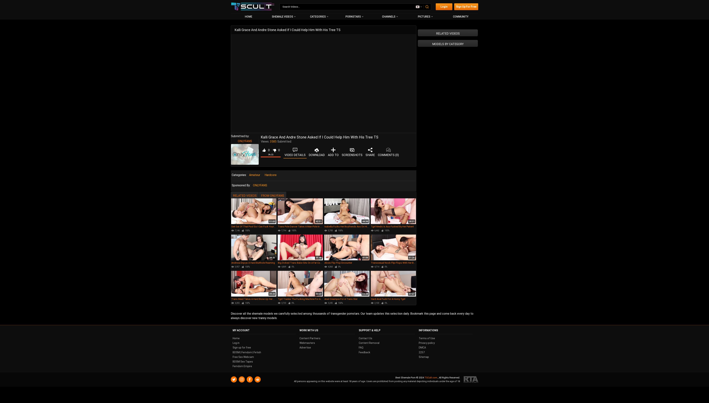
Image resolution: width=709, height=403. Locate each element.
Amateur (254, 175)
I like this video (264, 150)
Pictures (424, 16)
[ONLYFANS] (245, 154)
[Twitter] (234, 379)
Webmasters (307, 342)
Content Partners (309, 338)
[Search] (427, 7)
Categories (318, 16)
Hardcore (271, 175)
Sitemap (424, 356)
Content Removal (369, 342)
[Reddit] (258, 379)
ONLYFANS (245, 141)
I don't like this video (274, 150)
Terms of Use (427, 338)
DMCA (422, 347)
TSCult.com (430, 377)
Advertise (305, 347)
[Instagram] (242, 379)
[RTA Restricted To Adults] (471, 379)
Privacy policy (427, 342)
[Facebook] (250, 379)
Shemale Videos (282, 16)
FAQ (361, 347)
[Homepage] (253, 7)
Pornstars (353, 16)
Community (460, 16)
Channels (388, 16)
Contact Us (365, 338)
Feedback (364, 352)
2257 (422, 352)
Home (248, 16)
